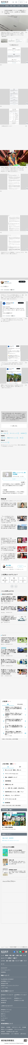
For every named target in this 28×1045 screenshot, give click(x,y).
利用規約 (3, 1020)
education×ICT (4, 967)
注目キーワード (6, 834)
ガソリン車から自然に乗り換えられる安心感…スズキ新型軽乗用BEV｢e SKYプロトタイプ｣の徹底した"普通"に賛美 (8, 651)
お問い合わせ (23, 1033)
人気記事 (4, 701)
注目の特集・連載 (7, 809)
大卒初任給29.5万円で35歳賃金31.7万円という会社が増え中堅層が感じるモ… (13, 721)
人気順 (18, 5)
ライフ (25, 960)
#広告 (2, 437)
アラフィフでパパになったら (11, 773)
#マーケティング (13, 433)
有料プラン (3, 1013)
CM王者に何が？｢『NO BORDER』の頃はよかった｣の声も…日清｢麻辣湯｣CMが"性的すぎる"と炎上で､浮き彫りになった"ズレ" (8, 541)
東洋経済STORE (4, 983)
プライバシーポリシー (19, 1029)
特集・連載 (13, 5)
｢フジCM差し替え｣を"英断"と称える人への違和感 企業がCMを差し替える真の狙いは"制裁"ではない (9, 527)
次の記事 (22, 482)
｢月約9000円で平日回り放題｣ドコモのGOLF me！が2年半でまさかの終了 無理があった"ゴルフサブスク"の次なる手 (9, 640)
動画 (23, 5)
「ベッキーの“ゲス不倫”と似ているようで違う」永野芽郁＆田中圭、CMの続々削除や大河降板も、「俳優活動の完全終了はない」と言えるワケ (8, 556)
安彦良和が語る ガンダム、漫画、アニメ (14, 791)
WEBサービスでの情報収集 (7, 1029)
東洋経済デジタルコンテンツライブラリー (10, 985)
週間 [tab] (20, 766)
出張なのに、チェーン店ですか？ (12, 795)
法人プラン (3, 1016)
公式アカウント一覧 (16, 1027)
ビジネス (3, 960)
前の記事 (5, 489)
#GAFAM (23, 433)
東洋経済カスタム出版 (19, 1000)
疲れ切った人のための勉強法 (15, 850)
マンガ (24, 955)
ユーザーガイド (4, 1018)
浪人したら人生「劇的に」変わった (13, 770)
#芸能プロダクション (11, 437)
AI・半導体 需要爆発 (7, 827)
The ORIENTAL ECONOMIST (7, 979)
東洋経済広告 (4, 1000)
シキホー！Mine (4, 987)
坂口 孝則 (8, 565)
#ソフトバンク (4, 442)
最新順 (7, 5)
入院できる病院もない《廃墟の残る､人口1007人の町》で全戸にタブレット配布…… (14, 733)
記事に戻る (2, 12)
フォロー (14, 479)
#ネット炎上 (3, 433)
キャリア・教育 (19, 960)
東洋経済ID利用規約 (5, 1033)
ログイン (21, 2)
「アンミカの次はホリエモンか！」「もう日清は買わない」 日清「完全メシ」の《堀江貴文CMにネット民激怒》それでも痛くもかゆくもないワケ (8, 519)
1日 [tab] (8, 766)
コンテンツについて (5, 1011)
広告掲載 (24, 1027)
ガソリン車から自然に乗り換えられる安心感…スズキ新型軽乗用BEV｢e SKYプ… (14, 727)
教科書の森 (3, 1002)
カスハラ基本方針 (15, 1033)
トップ (2, 5)
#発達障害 (11, 838)
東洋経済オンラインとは (6, 1009)
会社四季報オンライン (5, 981)
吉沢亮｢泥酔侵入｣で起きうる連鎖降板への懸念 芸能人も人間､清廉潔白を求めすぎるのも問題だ (8, 505)
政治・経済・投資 (10, 960)
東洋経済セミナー (18, 998)
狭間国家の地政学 (13, 869)
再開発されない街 (9, 784)
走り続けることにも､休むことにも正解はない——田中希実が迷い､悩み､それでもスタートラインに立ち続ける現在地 (8, 671)
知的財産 (3, 1031)
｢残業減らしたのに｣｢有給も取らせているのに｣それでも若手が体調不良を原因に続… (13, 708)
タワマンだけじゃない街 (10, 799)
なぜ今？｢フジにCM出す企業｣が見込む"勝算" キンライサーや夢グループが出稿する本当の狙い (8, 548)
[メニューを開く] (26, 2)
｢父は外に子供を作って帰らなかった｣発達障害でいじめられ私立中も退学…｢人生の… (13, 715)
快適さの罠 (11, 860)
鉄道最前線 (7, 802)
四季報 (9, 958)
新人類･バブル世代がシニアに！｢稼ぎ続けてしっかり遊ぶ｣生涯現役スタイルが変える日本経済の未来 (8, 661)
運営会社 (3, 1027)
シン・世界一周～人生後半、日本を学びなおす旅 (15, 788)
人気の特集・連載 (7, 764)
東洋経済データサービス (6, 998)
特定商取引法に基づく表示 (12, 1031)
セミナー (3, 958)
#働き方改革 (5, 838)
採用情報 (8, 1027)
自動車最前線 (8, 780)
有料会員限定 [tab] (20, 704)
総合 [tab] (8, 704)
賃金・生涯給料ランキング (11, 777)
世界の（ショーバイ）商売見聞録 (19, 473)
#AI (20, 437)
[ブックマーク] (12, 586)
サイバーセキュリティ (5, 970)
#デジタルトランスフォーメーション (10, 840)
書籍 (14, 958)
